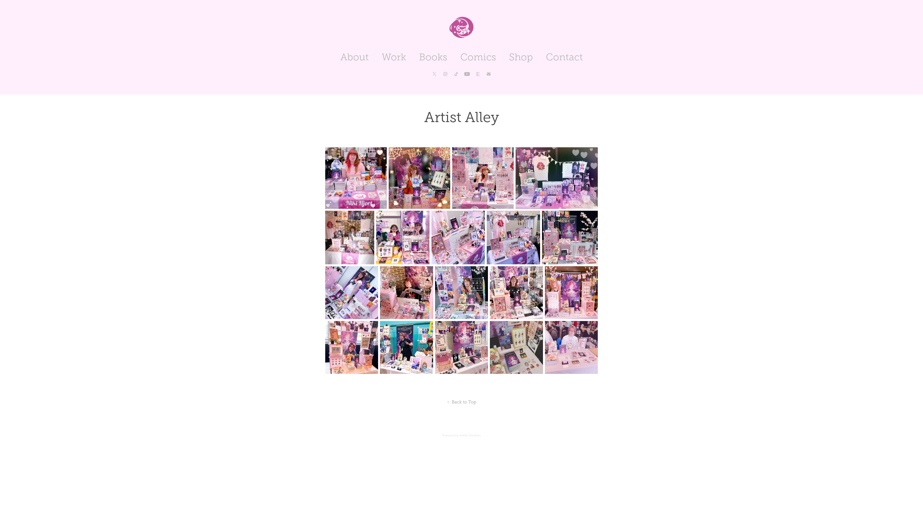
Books (433, 57)
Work (394, 57)
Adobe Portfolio (470, 435)
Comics (478, 57)
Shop (521, 57)
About (354, 57)
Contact (564, 57)
